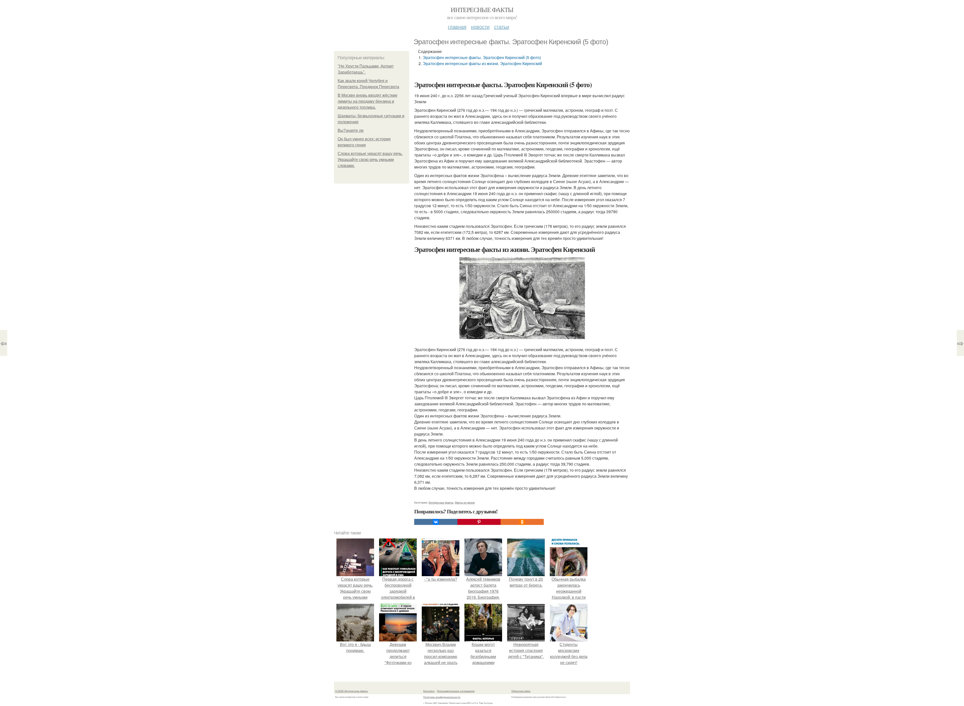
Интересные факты (482, 9)
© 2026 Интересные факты (351, 691)
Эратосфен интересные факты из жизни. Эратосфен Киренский (482, 63)
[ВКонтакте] (435, 522)
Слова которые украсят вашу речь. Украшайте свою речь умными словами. (370, 159)
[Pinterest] (479, 522)
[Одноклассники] (522, 522)
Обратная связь (520, 691)
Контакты (429, 691)
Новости (480, 26)
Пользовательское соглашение (456, 691)
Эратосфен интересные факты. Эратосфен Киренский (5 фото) (482, 57)
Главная (457, 26)
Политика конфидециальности (441, 697)
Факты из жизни (465, 502)
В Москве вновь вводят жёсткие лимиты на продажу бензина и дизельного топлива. (367, 101)
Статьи (501, 26)
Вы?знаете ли (351, 130)
